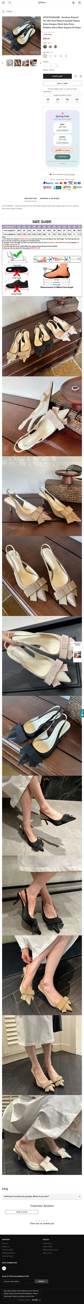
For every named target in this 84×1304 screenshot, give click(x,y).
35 (55, 56)
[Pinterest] (4, 1268)
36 (45, 56)
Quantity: (46, 62)
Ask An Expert (70, 174)
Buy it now (62, 83)
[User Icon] (73, 2)
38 (66, 56)
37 (50, 56)
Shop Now (62, 157)
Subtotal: (46, 70)
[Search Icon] (10, 3)
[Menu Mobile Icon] (3, 2)
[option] (21, 35)
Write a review (21, 1212)
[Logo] (42, 2)
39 (60, 56)
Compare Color (34, 52)
